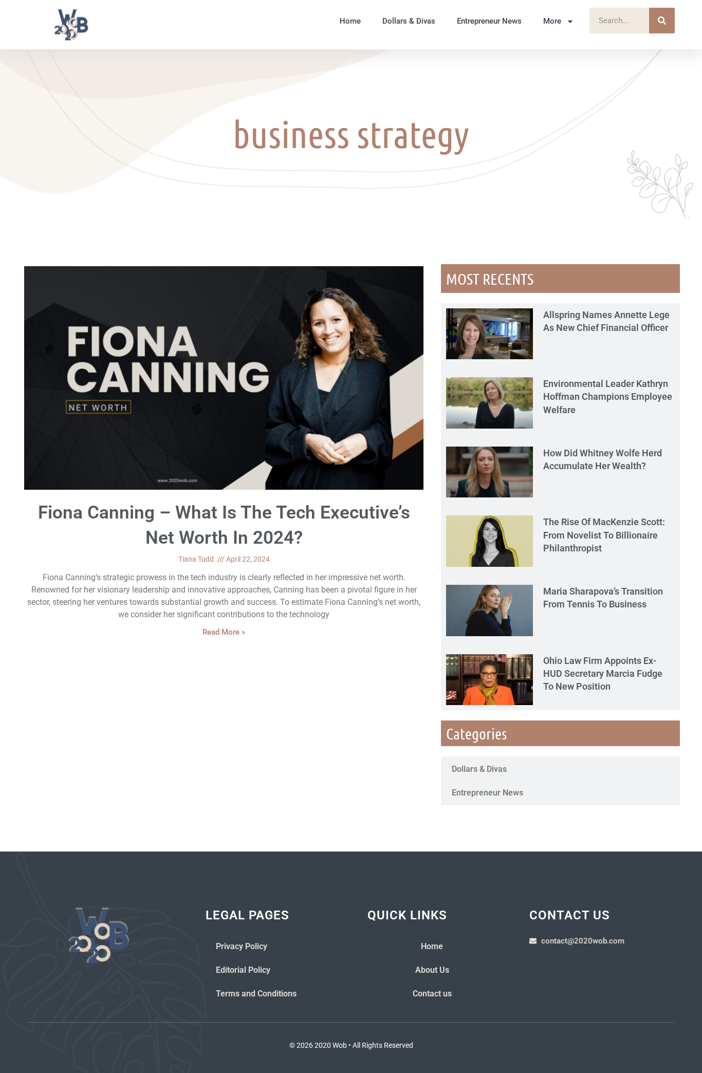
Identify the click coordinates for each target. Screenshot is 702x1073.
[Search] (662, 20)
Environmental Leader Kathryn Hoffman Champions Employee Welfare (607, 396)
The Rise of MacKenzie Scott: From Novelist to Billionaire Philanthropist (604, 534)
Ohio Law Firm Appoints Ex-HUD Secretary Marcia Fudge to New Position (602, 673)
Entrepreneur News (489, 21)
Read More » (223, 632)
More (552, 21)
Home (350, 21)
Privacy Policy (241, 946)
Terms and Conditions (256, 993)
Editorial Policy (243, 970)
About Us (432, 970)
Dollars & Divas (408, 21)
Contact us (432, 993)
